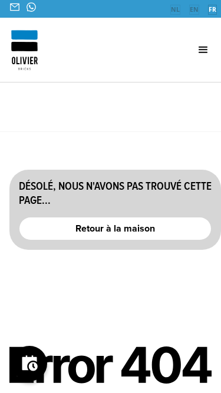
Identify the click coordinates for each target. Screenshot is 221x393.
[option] (175, 10)
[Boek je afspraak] (29, 363)
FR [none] (212, 9)
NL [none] (175, 9)
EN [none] (194, 9)
